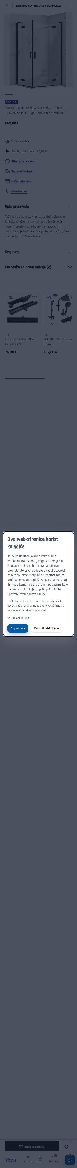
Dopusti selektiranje (46, 628)
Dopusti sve (18, 628)
